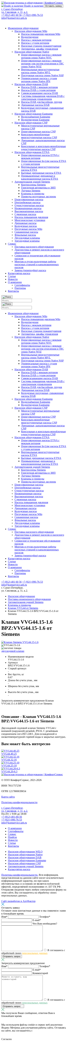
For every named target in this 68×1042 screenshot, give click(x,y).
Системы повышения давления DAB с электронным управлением (43, 97)
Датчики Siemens (30, 190)
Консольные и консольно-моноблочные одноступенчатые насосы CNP (43, 148)
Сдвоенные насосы (25, 214)
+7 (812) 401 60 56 (11, 15)
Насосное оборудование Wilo (31, 31)
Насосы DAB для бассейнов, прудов (41, 102)
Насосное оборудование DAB (31, 84)
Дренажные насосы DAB (35, 105)
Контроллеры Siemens (33, 184)
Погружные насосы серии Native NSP (42, 75)
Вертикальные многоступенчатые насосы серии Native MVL (40, 71)
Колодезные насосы (26, 226)
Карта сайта (8, 796)
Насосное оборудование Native (32, 51)
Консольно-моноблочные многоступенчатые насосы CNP (39, 136)
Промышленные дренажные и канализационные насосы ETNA (39, 177)
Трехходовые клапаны (27, 240)
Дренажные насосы (25, 223)
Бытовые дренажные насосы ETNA (41, 172)
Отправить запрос (12, 956)
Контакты (13, 291)
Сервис (12, 243)
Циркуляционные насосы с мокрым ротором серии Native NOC (41, 56)
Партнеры (20, 288)
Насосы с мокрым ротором (36, 40)
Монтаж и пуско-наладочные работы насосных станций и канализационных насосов (37, 264)
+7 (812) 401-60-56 (11, 816)
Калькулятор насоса (19, 273)
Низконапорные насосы (28, 208)
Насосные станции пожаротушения (41, 45)
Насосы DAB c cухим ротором (38, 90)
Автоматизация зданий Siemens (32, 181)
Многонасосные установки (30, 220)
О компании (15, 282)
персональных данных (35, 953)
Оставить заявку (53, 6)
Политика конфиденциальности (19, 802)
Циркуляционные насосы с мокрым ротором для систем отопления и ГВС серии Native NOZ (42, 63)
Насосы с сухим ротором (35, 43)
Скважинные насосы (26, 232)
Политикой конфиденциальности (23, 1032)
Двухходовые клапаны (27, 237)
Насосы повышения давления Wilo (40, 34)
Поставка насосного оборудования (34, 246)
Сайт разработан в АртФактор (18, 901)
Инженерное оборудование (23, 28)
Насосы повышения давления (31, 217)
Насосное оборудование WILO (25, 851)
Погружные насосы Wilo (28, 229)
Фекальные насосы (25, 235)
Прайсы (12, 837)
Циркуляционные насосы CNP (38, 131)
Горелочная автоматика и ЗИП (38, 187)
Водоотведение (29, 37)
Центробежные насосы (27, 202)
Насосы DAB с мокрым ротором (39, 87)
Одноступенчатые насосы (29, 205)
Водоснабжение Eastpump (35, 116)
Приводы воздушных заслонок (38, 196)
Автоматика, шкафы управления (39, 48)
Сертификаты (22, 285)
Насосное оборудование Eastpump (34, 113)
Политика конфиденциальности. (19, 874)
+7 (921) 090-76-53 (32, 15)
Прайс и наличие (33, 5)
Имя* (4, 916)
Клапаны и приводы (32, 193)
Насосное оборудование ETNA (32, 152)
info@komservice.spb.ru (14, 18)
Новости (13, 279)
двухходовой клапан (12, 651)
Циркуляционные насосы (29, 199)
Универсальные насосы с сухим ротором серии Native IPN (39, 80)
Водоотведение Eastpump (35, 119)
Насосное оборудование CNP (31, 122)
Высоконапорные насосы (29, 211)
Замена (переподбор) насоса (30, 270)
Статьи (12, 276)
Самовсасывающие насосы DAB (39, 93)
